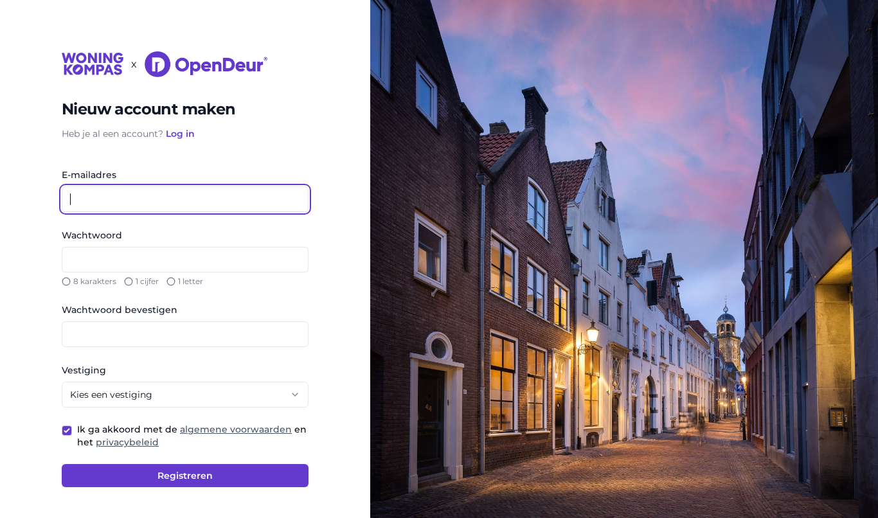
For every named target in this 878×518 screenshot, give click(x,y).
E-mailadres (89, 175)
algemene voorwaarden (236, 429)
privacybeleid (127, 442)
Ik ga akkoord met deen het (192, 436)
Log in (180, 133)
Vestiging (84, 370)
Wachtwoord (92, 235)
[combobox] (185, 394)
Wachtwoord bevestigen (119, 310)
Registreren (185, 475)
